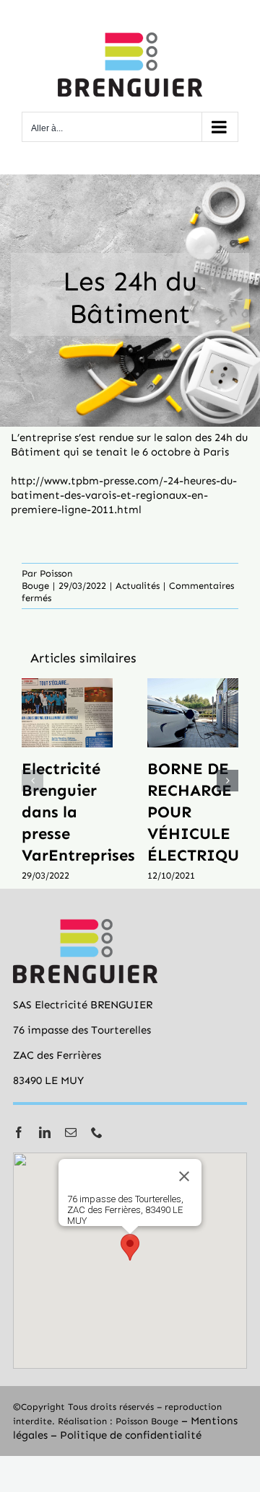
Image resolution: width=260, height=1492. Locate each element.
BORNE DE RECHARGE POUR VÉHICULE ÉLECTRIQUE (193, 713)
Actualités (138, 585)
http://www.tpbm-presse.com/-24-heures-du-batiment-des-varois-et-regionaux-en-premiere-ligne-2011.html (124, 495)
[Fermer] (184, 1176)
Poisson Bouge (147, 1421)
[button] (32, 780)
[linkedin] (45, 1132)
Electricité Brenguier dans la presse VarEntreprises (67, 713)
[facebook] (19, 1132)
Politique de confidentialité (131, 1435)
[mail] (71, 1132)
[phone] (97, 1132)
